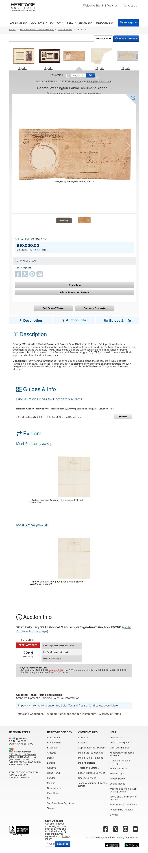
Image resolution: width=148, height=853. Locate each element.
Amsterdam (53, 737)
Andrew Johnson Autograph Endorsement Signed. (58, 500)
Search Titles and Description (66, 417)
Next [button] (128, 145)
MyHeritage (126, 22)
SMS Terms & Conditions (123, 804)
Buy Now (56, 22)
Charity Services (87, 778)
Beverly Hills (54, 742)
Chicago (51, 753)
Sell (70, 22)
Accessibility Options (121, 809)
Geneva (51, 768)
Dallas (50, 758)
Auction (103, 38)
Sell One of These (53, 308)
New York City (55, 788)
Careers (82, 742)
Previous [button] (19, 145)
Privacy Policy (117, 778)
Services (85, 22)
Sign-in (22, 68)
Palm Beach (53, 793)
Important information (31, 705)
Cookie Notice (117, 784)
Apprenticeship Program (91, 747)
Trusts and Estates (88, 768)
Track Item (75, 285)
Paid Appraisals (86, 763)
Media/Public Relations (90, 758)
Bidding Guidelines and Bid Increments (71, 713)
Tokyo (50, 808)
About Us (83, 737)
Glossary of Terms (110, 713)
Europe (51, 763)
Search (123, 416)
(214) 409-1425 (22, 777)
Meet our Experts (119, 747)
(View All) (45, 444)
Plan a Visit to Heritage (90, 753)
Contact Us (130, 5)
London (51, 778)
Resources (104, 22)
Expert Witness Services (91, 773)
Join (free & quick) (99, 81)
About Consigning (120, 742)
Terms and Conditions (29, 713)
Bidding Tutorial (118, 768)
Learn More (111, 705)
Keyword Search (127, 38)
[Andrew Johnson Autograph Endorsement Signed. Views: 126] (74, 474)
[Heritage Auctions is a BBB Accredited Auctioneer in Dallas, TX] (19, 831)
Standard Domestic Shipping (34, 698)
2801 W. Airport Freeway (22, 754)
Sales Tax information (66, 698)
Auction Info (75, 320)
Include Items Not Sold (31, 417)
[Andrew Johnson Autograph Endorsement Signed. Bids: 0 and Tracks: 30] (74, 556)
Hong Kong (53, 773)
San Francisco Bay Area (60, 803)
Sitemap (114, 815)
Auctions (37, 22)
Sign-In (100, 5)
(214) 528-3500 (17, 775)
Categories (18, 22)
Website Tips (117, 773)
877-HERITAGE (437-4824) (23, 772)
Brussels (52, 747)
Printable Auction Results (75, 292)
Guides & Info (119, 320)
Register (111, 5)
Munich (51, 783)
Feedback (115, 753)
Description (32, 320)
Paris (50, 798)
